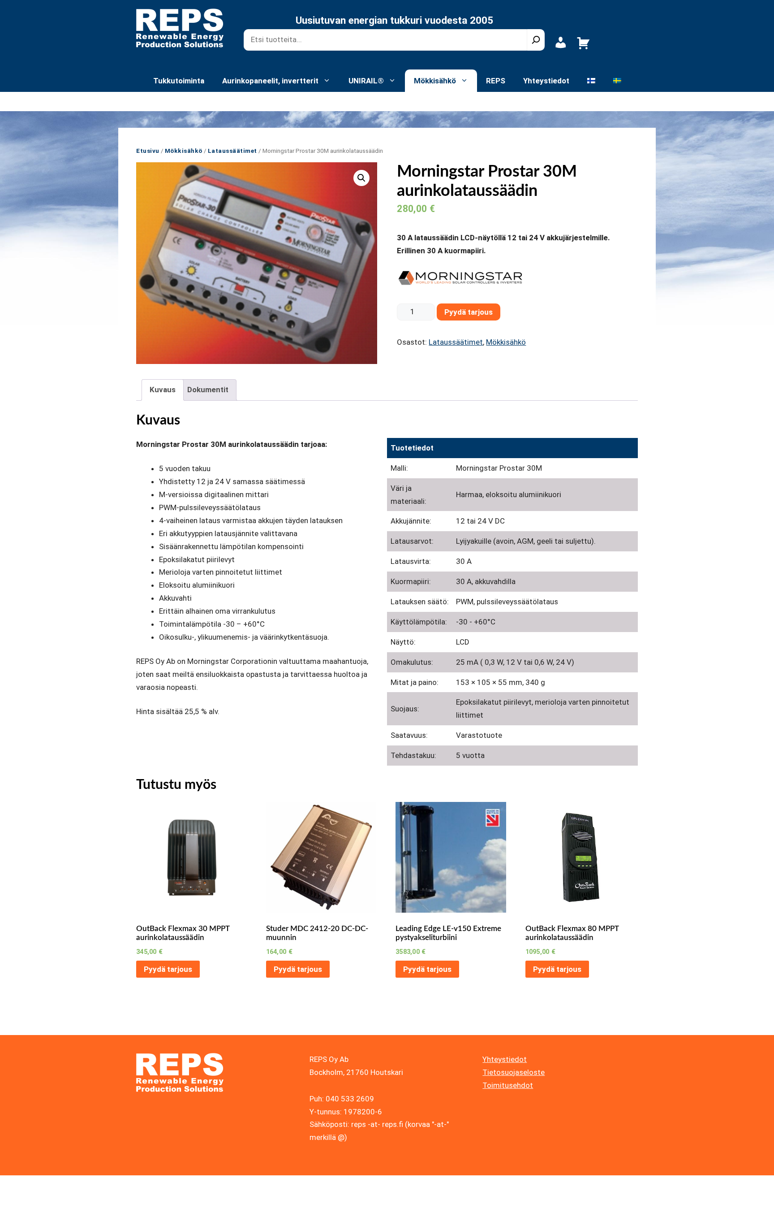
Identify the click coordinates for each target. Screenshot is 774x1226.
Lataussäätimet (171, 101)
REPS (495, 80)
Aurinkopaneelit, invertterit (270, 80)
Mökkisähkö (435, 80)
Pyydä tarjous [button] (168, 969)
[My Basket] (583, 47)
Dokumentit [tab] (207, 389)
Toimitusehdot (507, 1085)
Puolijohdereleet (455, 101)
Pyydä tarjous (468, 312)
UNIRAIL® (366, 80)
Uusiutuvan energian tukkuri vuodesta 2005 (394, 20)
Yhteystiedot (546, 80)
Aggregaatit (353, 101)
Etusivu (147, 150)
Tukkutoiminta (178, 80)
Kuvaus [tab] (163, 389)
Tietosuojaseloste (513, 1072)
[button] (361, 178)
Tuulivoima (257, 101)
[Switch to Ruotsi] (617, 80)
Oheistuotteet (545, 101)
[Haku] (536, 40)
